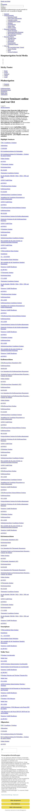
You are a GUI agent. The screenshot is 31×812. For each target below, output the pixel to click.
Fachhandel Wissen (13, 44)
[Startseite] (4, 4)
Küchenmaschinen (6, 90)
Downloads (11, 41)
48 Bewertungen (5, 107)
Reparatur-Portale (12, 17)
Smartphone (4, 91)
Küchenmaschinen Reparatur (15, 32)
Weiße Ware (4, 93)
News (9, 50)
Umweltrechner (12, 35)
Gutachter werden (12, 20)
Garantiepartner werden (14, 21)
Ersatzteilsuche (12, 24)
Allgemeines (4, 94)
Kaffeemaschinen (5, 88)
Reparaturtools (12, 43)
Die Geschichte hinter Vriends (16, 47)
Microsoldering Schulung (14, 33)
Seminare (10, 23)
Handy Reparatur (12, 30)
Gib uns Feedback (12, 52)
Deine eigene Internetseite (15, 18)
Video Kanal (11, 40)
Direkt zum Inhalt (5, 1)
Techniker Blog (12, 38)
